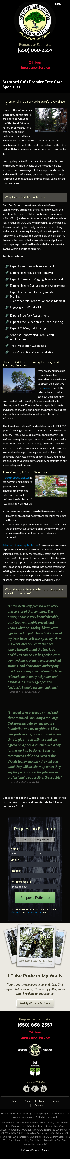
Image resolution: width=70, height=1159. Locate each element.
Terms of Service (34, 912)
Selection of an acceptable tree (20, 545)
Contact (38, 1105)
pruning (46, 388)
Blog (41, 1100)
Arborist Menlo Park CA (47, 1140)
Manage (45, 1149)
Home (14, 1100)
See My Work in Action (33, 1003)
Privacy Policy (16, 912)
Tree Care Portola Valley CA (18, 1140)
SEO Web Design (30, 1149)
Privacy (55, 1100)
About (28, 1100)
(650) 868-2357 (35, 50)
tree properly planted (17, 477)
